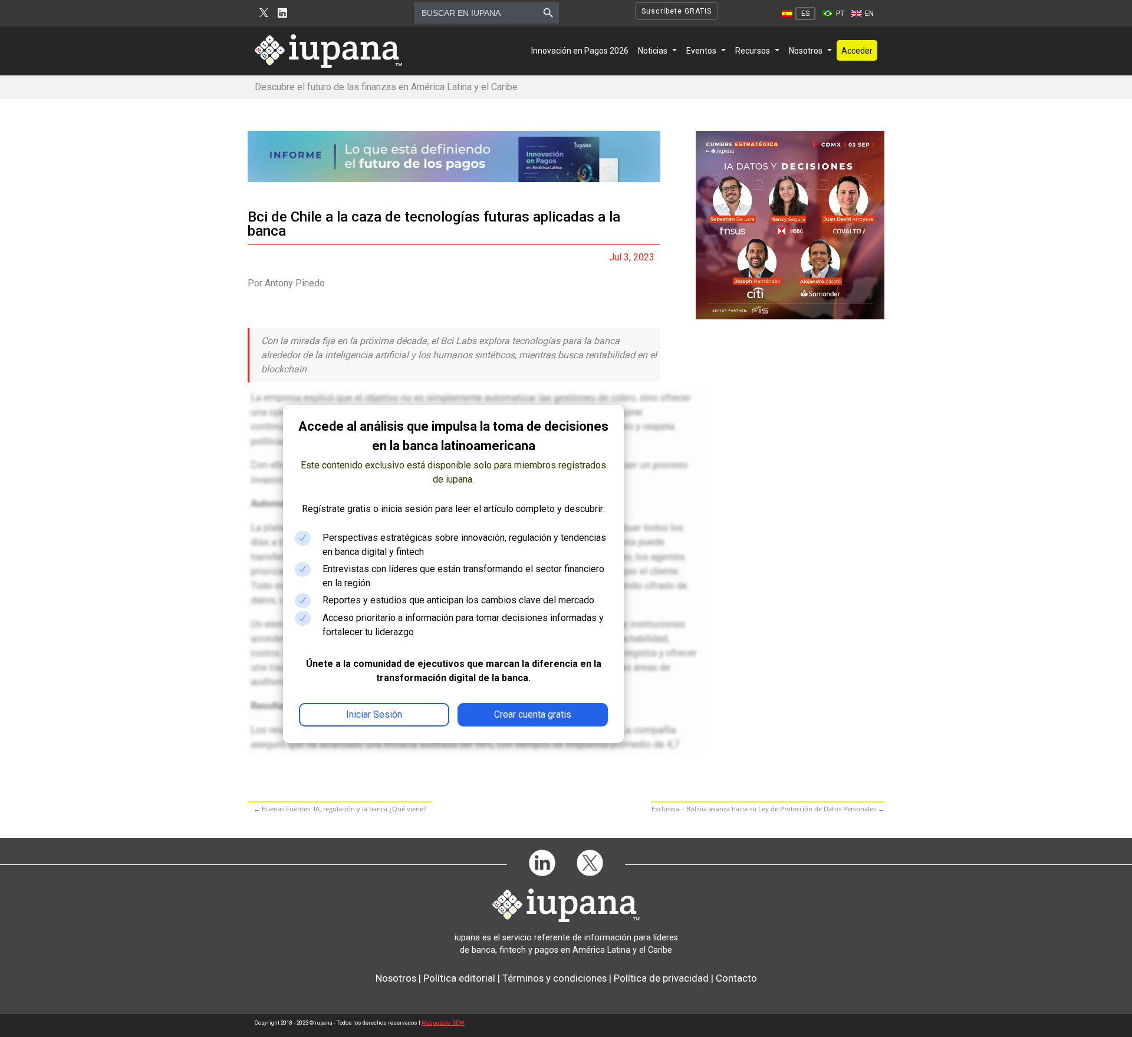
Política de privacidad (661, 978)
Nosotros (805, 50)
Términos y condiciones (554, 978)
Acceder (857, 50)
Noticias (652, 50)
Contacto (736, 978)
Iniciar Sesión (374, 714)
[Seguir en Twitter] (264, 13)
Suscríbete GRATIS (676, 11)
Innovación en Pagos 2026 (579, 50)
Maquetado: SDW (443, 1022)
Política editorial (459, 978)
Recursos (752, 50)
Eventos (701, 50)
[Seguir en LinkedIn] (282, 13)
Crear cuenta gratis (532, 714)
